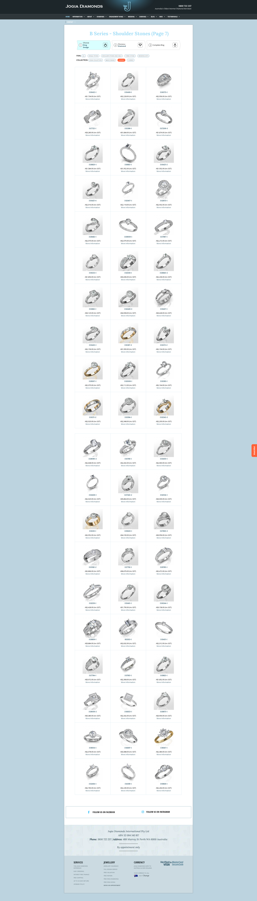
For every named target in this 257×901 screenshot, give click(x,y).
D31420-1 (92, 345)
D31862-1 (92, 309)
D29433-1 (128, 531)
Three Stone (130, 56)
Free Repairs (108, 876)
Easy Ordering (79, 871)
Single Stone (93, 56)
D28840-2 (164, 273)
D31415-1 (163, 639)
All (84, 56)
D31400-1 (164, 459)
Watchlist (254, 450)
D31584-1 (128, 417)
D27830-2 (164, 531)
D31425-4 (92, 200)
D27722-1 (92, 128)
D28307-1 (92, 381)
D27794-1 (92, 675)
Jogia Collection (96, 60)
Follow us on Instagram (158, 812)
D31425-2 (164, 164)
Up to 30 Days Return (81, 881)
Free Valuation (109, 872)
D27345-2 (128, 495)
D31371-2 (92, 417)
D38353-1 (128, 711)
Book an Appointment (112, 885)
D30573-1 (164, 92)
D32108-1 (128, 273)
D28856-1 (92, 639)
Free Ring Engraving (111, 879)
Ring (85, 45)
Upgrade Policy (79, 884)
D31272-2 (163, 345)
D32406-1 (93, 495)
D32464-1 (92, 784)
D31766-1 (128, 459)
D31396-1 (128, 128)
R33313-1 (128, 639)
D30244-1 (164, 603)
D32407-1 (128, 200)
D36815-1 (128, 164)
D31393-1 (163, 381)
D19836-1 (163, 784)
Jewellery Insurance (111, 866)
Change (146, 875)
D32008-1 (128, 381)
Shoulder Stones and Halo (112, 56)
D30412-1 (92, 92)
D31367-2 (128, 345)
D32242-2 (164, 417)
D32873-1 (163, 200)
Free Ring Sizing (109, 882)
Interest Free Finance (81, 874)
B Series (121, 60)
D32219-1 (92, 603)
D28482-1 (92, 237)
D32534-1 (164, 495)
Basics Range (110, 60)
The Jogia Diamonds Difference (81, 867)
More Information (93, 99)
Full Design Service (110, 869)
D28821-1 (163, 675)
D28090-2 (93, 459)
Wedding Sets (143, 56)
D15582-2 (92, 567)
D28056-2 (93, 711)
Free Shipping (78, 878)
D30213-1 (92, 273)
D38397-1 (128, 748)
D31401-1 (128, 603)
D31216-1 (92, 531)
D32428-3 (128, 309)
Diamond (122, 46)
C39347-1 (163, 748)
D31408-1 (128, 92)
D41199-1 (128, 784)
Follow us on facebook (104, 812)
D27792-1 (128, 567)
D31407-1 (163, 309)
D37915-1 (128, 675)
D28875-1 (163, 711)
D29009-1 (128, 237)
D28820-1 (93, 164)
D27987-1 (163, 237)
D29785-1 (163, 567)
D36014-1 (92, 748)
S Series (130, 60)
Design (86, 47)
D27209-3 (164, 128)
